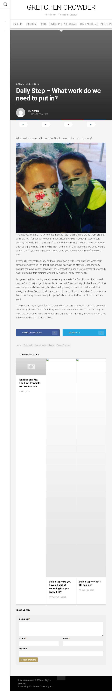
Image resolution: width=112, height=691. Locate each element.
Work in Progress (63, 345)
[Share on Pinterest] (72, 124)
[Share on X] (27, 124)
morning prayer (41, 345)
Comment (24, 619)
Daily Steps (23, 84)
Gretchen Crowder (61, 7)
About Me (18, 24)
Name (22, 638)
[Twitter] (5, 26)
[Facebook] (5, 17)
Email (66, 638)
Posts (43, 24)
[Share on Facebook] (50, 124)
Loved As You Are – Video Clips (96, 24)
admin (35, 111)
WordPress (34, 686)
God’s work (28, 345)
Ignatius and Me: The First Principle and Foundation (29, 383)
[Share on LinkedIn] (95, 124)
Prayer (51, 345)
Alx (51, 686)
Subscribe (31, 24)
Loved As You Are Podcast (63, 24)
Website (23, 648)
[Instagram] (5, 35)
